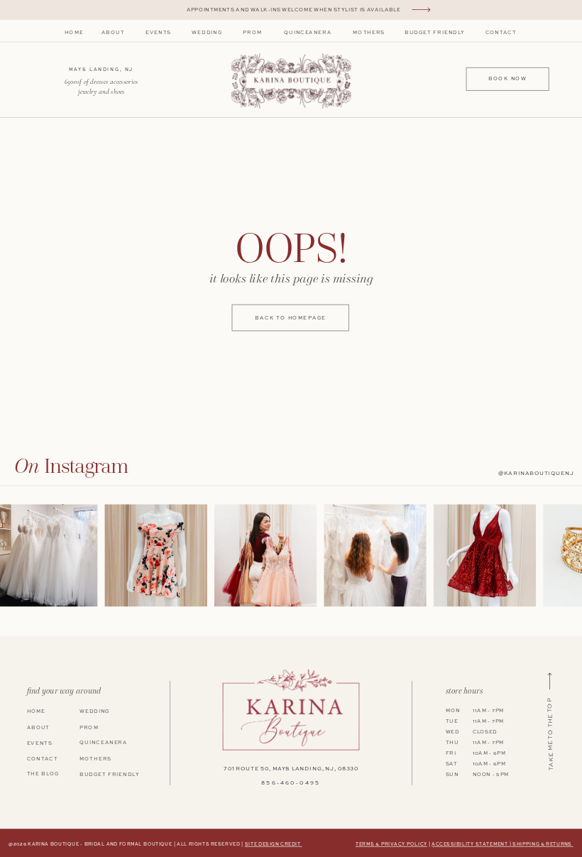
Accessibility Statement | (472, 844)
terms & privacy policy (391, 844)
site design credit (273, 844)
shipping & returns (542, 844)
